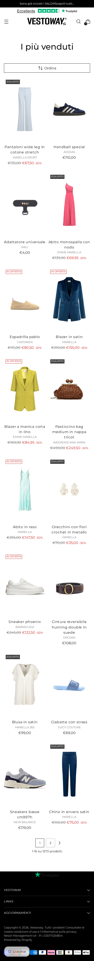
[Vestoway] (47, 21)
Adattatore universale (24, 242)
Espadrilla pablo (25, 337)
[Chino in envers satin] (69, 774)
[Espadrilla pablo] (25, 299)
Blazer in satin (69, 337)
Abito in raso (25, 527)
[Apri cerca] (78, 21)
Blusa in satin (25, 722)
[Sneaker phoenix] (25, 584)
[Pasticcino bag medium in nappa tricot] (69, 389)
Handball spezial (69, 147)
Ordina (50, 68)
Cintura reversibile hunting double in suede (69, 627)
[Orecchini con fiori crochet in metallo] (69, 489)
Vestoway (36, 927)
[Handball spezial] (69, 109)
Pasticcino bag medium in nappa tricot (69, 431)
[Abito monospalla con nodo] (69, 204)
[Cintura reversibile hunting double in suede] (69, 584)
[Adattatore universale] (25, 204)
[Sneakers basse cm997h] (25, 774)
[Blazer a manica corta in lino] (25, 389)
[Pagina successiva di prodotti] (59, 843)
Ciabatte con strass (69, 722)
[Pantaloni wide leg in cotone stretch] (25, 109)
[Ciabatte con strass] (69, 684)
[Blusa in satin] (25, 684)
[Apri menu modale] (6, 21)
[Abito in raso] (25, 489)
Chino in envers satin (69, 812)
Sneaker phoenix (25, 621)
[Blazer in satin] (69, 299)
